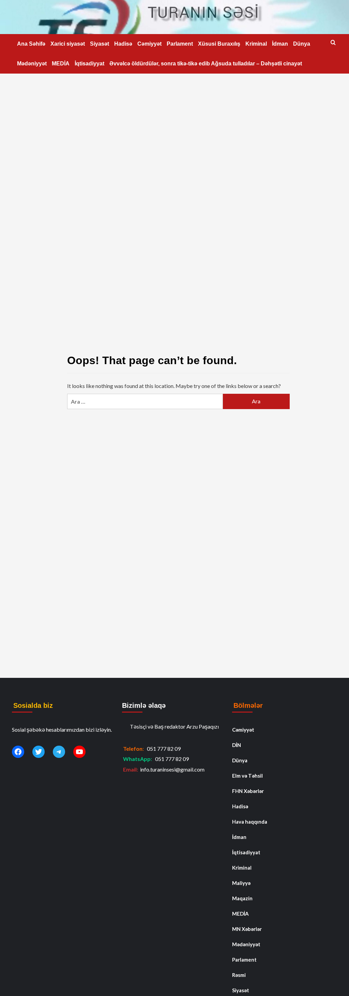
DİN (236, 745)
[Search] (333, 43)
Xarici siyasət (67, 44)
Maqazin (242, 898)
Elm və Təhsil (247, 776)
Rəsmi (239, 975)
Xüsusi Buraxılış (219, 44)
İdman (280, 44)
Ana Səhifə (31, 44)
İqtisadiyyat (89, 63)
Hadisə (123, 44)
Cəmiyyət (149, 44)
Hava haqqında (249, 822)
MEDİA (61, 63)
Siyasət (99, 44)
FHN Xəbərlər (248, 791)
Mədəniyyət (32, 63)
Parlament (180, 44)
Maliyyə (241, 883)
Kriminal (256, 44)
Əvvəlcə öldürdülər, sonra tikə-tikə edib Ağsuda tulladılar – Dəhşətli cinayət (205, 63)
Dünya (301, 44)
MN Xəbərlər (247, 929)
